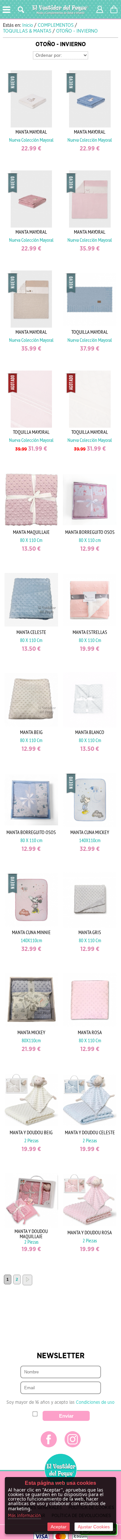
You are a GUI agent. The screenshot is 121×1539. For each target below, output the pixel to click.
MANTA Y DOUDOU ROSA (89, 1232)
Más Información (24, 1516)
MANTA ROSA (90, 1032)
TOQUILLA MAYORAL (89, 332)
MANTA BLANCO (89, 732)
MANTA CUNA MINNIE (31, 932)
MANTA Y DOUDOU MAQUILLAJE (31, 1233)
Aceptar (58, 1526)
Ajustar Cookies (94, 1526)
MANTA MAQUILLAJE (31, 532)
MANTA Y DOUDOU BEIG (31, 1132)
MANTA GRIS (89, 932)
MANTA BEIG (31, 732)
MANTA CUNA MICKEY (89, 832)
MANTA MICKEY (31, 1032)
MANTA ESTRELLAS (90, 632)
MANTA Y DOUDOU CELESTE (90, 1132)
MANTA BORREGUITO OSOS (90, 532)
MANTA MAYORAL (31, 131)
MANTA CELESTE (31, 632)
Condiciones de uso (95, 1402)
